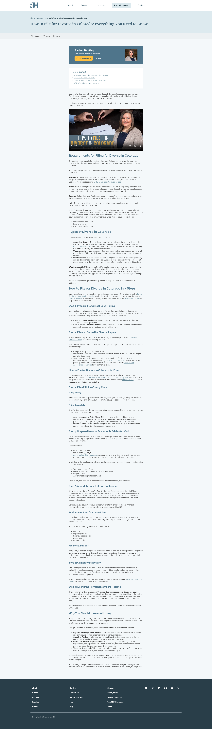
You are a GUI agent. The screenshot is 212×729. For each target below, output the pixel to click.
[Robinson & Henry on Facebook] (159, 688)
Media (72, 702)
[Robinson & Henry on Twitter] (153, 688)
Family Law (39, 18)
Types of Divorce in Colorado (84, 78)
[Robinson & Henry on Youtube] (172, 688)
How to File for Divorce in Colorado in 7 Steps (90, 80)
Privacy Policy (112, 693)
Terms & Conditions (114, 697)
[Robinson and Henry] (34, 5)
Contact (141, 5)
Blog (31, 18)
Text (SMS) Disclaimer (115, 702)
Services (84, 5)
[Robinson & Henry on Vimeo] (178, 688)
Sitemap (110, 688)
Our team (35, 697)
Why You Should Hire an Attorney (87, 83)
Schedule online (85, 58)
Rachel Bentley (84, 50)
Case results (74, 693)
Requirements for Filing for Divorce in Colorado (91, 75)
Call (99, 58)
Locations (101, 5)
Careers (35, 693)
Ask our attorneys (76, 697)
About (70, 5)
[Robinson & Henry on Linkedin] (146, 688)
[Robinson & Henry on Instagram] (165, 688)
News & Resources (121, 5)
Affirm (109, 707)
